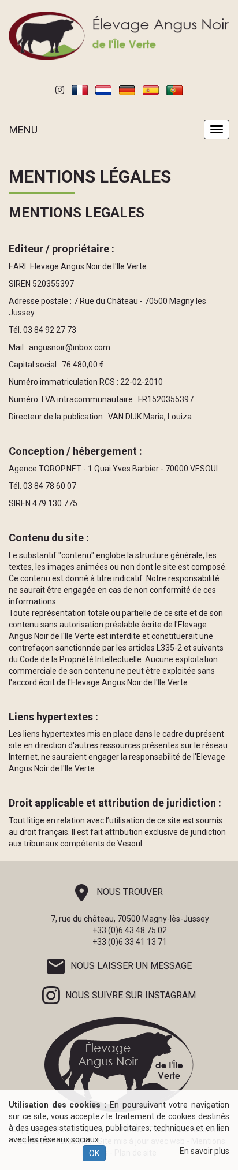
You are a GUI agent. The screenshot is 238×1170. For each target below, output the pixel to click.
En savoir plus (204, 1151)
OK (94, 1153)
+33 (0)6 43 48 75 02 (129, 930)
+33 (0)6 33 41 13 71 (129, 941)
